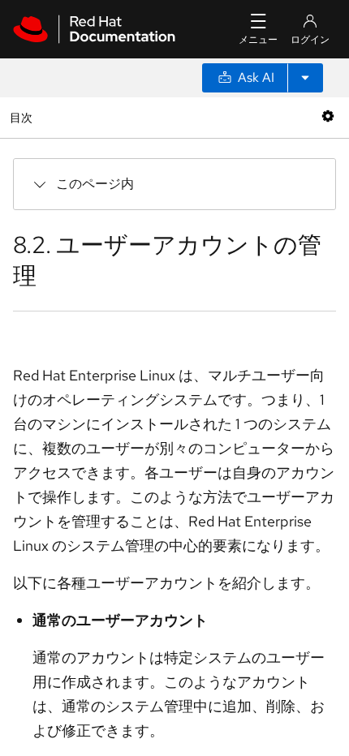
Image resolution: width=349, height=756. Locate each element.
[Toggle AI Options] (305, 77)
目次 (23, 117)
